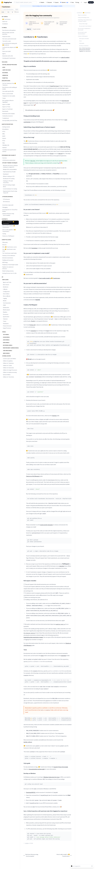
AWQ (3, 133)
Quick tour (4, 21)
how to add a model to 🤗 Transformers (49, 278)
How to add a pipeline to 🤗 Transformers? (9, 230)
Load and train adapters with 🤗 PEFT (10, 48)
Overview (4, 158)
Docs (72, 2)
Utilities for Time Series (8, 377)
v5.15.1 (55, 6)
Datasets (49, 2)
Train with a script (6, 41)
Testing (4, 233)
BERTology (5, 262)
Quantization (6, 316)
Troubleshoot (5, 118)
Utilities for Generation (8, 367)
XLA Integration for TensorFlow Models (9, 210)
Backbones (5, 287)
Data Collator (6, 293)
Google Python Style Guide (61, 767)
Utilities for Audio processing (10, 372)
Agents (4, 53)
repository (33, 331)
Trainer (4, 98)
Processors (5, 314)
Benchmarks (5, 111)
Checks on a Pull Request (8, 236)
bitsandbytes (5, 129)
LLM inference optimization (8, 160)
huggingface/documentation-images (33, 637)
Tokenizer (5, 319)
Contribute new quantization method (9, 150)
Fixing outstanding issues (83, 17)
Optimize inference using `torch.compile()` (8, 214)
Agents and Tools (7, 282)
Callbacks (5, 289)
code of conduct (65, 57)
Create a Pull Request (83, 36)
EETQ (3, 140)
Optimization (6, 307)
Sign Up (91, 2)
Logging (5, 298)
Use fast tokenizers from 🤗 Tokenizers (9, 84)
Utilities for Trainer (7, 365)
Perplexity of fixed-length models (10, 264)
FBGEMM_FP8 (5, 145)
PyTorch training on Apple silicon (9, 185)
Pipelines (5, 312)
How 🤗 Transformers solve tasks (9, 250)
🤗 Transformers (6, 19)
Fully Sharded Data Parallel (9, 171)
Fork (47, 331)
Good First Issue (54, 86)
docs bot (33, 161)
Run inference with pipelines (9, 30)
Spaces (57, 2)
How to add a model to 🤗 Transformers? (8, 226)
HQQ (3, 143)
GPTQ (3, 131)
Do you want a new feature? (85, 26)
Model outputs (6, 310)
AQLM (3, 136)
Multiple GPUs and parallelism (10, 169)
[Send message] (92, 866)
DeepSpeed (5, 174)
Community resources (7, 116)
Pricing (77, 2)
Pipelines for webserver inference (8, 267)
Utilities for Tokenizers (8, 363)
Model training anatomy (8, 271)
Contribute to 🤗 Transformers (83, 12)
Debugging (4, 207)
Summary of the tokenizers (8, 255)
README (37, 299)
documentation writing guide (37, 769)
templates (34, 248)
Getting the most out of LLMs (9, 273)
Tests (80, 41)
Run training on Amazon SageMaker (8, 101)
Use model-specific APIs (8, 91)
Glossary (4, 244)
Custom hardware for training (10, 189)
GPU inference (6, 201)
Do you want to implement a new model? (84, 29)
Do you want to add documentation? (82, 33)
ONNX (4, 305)
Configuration (6, 291)
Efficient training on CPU (8, 176)
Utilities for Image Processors (10, 370)
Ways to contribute (82, 15)
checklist (61, 566)
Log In (85, 2)
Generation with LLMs (7, 56)
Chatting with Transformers (9, 58)
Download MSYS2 (30, 792)
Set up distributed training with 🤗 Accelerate (9, 44)
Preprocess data (6, 36)
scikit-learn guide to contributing (58, 61)
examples (63, 655)
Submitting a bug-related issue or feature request (85, 20)
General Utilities (6, 374)
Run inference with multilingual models (9, 88)
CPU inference (6, 199)
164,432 (17, 12)
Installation (5, 24)
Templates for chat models (8, 96)
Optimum (4, 147)
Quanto (4, 138)
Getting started (6, 127)
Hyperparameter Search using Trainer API (10, 192)
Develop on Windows (83, 45)
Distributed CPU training (8, 178)
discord (60, 153)
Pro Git (33, 321)
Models (42, 2)
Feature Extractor (7, 326)
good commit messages (46, 525)
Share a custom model (7, 93)
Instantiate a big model (7, 205)
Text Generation (7, 303)
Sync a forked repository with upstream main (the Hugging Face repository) (84, 49)
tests (42, 655)
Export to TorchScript (7, 109)
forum (51, 153)
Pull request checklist (84, 38)
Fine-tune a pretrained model (9, 39)
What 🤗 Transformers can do (9, 247)
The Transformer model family (9, 253)
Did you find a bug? (83, 23)
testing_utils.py (28, 742)
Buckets (65, 2)
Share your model (6, 51)
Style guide (81, 43)
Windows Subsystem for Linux (51, 777)
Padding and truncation (7, 260)
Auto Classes (6, 284)
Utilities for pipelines (8, 361)
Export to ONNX (6, 104)
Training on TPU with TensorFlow (8, 181)
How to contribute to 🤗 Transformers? (8, 222)
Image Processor (7, 328)
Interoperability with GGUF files (9, 120)
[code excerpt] (69, 194)
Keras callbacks (6, 296)
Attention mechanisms (7, 258)
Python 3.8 (32, 325)
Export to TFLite (6, 106)
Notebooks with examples (8, 113)
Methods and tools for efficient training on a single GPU (10, 166)
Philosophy (5, 242)
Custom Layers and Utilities (9, 358)
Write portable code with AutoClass (8, 33)
